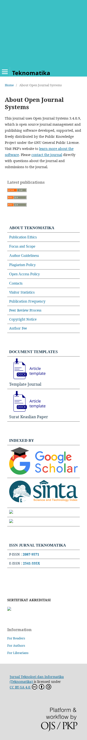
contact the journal (46, 154)
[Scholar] (43, 473)
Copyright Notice (22, 319)
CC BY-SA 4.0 (20, 687)
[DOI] (11, 521)
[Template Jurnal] (27, 379)
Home (9, 85)
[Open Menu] (5, 72)
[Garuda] (11, 512)
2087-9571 (31, 554)
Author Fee (18, 328)
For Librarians (18, 653)
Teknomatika (31, 73)
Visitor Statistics (22, 292)
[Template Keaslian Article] (27, 411)
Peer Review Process (25, 310)
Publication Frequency (27, 301)
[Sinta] (43, 503)
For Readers (16, 638)
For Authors (16, 645)
